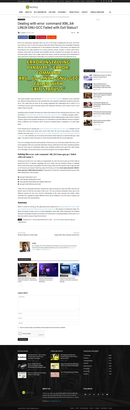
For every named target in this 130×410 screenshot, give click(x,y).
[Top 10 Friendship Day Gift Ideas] (55, 374)
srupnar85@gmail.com (45, 249)
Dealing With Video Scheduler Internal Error (67, 235)
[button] (110, 12)
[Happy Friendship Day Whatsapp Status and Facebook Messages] (55, 366)
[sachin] (19, 33)
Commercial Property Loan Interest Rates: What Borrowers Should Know (102, 104)
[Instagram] (104, 1)
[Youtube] (111, 1)
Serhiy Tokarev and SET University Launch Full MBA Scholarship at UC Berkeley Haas (37, 365)
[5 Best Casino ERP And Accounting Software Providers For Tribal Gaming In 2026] (27, 270)
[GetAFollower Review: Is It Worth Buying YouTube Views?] (88, 77)
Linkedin (34, 249)
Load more (97, 129)
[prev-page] (19, 285)
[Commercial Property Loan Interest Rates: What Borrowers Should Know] (88, 105)
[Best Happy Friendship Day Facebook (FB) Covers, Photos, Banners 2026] (55, 357)
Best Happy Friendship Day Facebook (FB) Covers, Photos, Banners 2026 (69, 356)
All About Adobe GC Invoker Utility (27, 235)
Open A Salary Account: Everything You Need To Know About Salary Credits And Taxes (102, 85)
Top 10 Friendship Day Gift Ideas (69, 372)
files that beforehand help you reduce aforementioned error (43, 115)
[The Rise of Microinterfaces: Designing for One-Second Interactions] (48, 270)
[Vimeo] (109, 1)
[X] (106, 1)
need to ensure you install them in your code (54, 129)
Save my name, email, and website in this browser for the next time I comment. (43, 327)
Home (19, 17)
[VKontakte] (107, 394)
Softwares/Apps (26, 17)
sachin (23, 32)
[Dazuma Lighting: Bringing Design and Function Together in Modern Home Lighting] (88, 95)
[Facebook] (101, 1)
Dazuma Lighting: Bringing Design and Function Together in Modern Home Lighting (102, 95)
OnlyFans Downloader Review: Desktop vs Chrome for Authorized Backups (69, 279)
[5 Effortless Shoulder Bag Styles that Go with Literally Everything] (88, 114)
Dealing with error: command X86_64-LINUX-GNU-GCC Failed (37, 219)
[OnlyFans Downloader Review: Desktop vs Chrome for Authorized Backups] (69, 270)
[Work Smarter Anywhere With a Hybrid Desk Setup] (88, 123)
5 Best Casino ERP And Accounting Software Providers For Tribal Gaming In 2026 (27, 279)
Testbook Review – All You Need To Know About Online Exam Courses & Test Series (37, 356)
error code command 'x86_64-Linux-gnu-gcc (64, 219)
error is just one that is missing (52, 99)
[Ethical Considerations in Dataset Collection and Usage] (22, 375)
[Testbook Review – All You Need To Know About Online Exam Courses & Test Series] (22, 357)
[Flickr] (94, 394)
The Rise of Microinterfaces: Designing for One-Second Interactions (46, 279)
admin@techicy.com (55, 401)
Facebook (72, 247)
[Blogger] (85, 394)
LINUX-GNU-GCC (22, 222)
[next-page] (22, 285)
